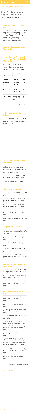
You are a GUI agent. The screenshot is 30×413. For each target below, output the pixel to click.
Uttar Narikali (6, 8)
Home (2, 6)
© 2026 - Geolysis (8, 410)
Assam (11, 6)
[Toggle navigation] (27, 2)
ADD (11, 21)
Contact (25, 410)
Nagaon (17, 6)
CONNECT (5, 21)
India (7, 6)
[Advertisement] (15, 139)
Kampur (23, 6)
